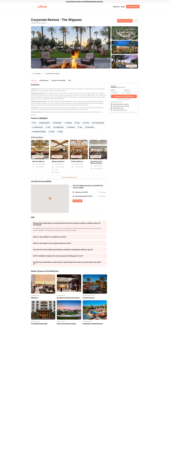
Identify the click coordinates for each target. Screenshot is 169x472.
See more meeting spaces (69, 177)
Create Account (133, 6)
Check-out (127, 90)
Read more (34, 114)
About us (116, 6)
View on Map (77, 201)
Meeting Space (44, 80)
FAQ (69, 80)
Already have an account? (124, 99)
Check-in (113, 90)
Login (123, 6)
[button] (84, 47)
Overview (34, 80)
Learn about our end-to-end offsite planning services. (84, 1)
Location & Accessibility (58, 80)
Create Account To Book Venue (124, 96)
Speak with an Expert (125, 20)
